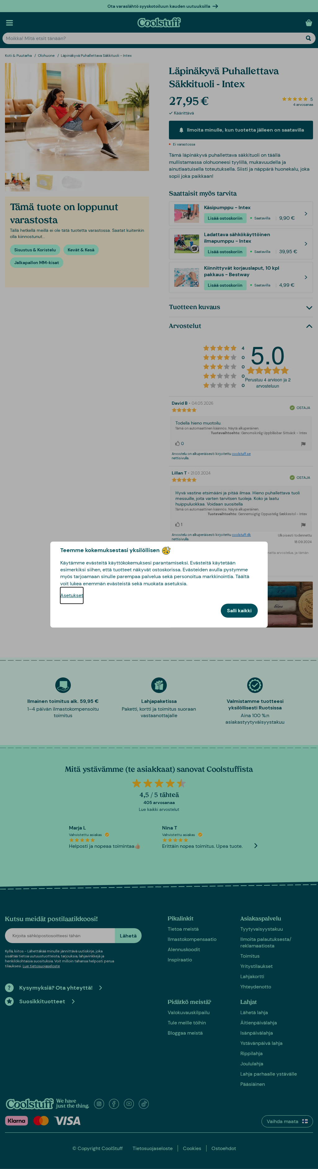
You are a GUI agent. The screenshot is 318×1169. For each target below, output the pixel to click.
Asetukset (71, 595)
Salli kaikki (239, 610)
